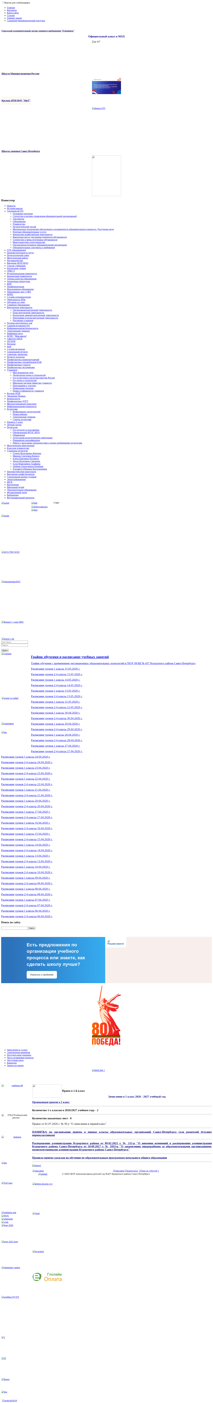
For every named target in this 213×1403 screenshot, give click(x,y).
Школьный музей (15, 487)
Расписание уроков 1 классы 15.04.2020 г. (25, 833)
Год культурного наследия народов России (34, 378)
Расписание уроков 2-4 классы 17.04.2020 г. (27, 817)
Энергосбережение (16, 479)
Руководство (19, 224)
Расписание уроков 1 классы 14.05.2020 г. (55, 679)
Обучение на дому (16, 302)
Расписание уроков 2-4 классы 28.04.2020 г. (56, 740)
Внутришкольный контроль (20, 497)
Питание (11, 344)
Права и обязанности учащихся (28, 391)
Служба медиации (16, 349)
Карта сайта (13, 13)
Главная (11, 7)
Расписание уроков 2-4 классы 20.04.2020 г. (27, 806)
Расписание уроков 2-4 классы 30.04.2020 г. (56, 718)
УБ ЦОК (11, 341)
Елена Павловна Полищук (26, 458)
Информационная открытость (22, 406)
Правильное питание (23, 388)
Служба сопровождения (19, 297)
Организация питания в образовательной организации (40, 245)
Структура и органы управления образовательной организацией (45, 216)
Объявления (19, 435)
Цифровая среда (15, 333)
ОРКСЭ (11, 271)
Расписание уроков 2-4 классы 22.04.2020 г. (27, 784)
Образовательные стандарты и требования (34, 247)
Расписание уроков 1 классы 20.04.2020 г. (25, 800)
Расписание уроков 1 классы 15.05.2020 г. (55, 668)
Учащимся (12, 370)
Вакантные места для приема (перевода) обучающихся (40, 237)
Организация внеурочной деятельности (32, 310)
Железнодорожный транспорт (22, 404)
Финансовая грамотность (19, 276)
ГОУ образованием (16, 250)
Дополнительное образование (22, 490)
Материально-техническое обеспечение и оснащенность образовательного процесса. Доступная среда (63, 229)
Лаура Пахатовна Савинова (26, 461)
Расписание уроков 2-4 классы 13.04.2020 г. (27, 861)
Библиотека (13, 495)
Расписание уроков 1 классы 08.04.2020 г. (25, 888)
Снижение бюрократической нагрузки (26, 20)
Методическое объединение (20, 445)
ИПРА (10, 294)
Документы (18, 219)
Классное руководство (18, 448)
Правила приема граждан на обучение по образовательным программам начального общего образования (99, 1157)
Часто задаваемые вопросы (20, 1057)
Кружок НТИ (13, 393)
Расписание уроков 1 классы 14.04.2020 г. (25, 844)
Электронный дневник (18, 331)
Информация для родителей (26, 411)
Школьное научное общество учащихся (32, 383)
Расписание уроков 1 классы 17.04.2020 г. (25, 811)
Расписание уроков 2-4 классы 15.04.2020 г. (27, 839)
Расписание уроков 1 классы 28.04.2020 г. (55, 734)
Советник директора (17, 354)
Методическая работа (17, 258)
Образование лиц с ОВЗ (19, 292)
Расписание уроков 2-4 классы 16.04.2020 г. (27, 828)
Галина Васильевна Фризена (27, 453)
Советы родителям (22, 419)
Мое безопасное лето (23, 372)
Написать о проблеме (41, 974)
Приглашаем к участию (24, 385)
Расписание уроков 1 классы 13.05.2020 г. (55, 690)
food (9, 346)
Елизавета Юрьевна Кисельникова (30, 469)
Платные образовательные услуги (29, 232)
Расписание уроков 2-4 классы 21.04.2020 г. (27, 795)
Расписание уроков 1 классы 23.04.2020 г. (25, 767)
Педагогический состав (24, 226)
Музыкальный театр (17, 492)
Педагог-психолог (16, 357)
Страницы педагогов (17, 451)
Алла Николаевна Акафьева (26, 464)
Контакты (12, 10)
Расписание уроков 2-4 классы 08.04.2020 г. (27, 894)
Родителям (12, 409)
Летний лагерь (14, 424)
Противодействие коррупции (21, 471)
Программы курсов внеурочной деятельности (35, 318)
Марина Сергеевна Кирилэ (26, 456)
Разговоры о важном (23, 320)
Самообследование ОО (18, 325)
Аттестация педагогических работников (32, 437)
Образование (19, 221)
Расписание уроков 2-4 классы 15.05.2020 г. (56, 674)
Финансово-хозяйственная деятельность (32, 234)
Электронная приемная (18, 1052)
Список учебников (16, 266)
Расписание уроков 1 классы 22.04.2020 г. (25, 778)
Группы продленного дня (19, 323)
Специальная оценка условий (21, 477)
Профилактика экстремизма (21, 367)
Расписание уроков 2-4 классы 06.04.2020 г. (27, 916)
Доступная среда (15, 1060)
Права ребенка (20, 414)
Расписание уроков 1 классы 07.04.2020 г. (25, 899)
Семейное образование (18, 305)
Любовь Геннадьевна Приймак (28, 466)
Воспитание (13, 484)
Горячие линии (14, 18)
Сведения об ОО (15, 211)
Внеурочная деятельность (19, 307)
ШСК (9, 482)
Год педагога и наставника (26, 430)
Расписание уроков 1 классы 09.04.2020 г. (25, 877)
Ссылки (11, 15)
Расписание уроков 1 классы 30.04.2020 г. (55, 712)
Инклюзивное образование (20, 289)
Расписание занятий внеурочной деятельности (36, 315)
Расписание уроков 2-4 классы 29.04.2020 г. (56, 729)
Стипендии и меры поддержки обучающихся (35, 239)
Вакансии (12, 1063)
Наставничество (15, 260)
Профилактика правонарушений (23, 359)
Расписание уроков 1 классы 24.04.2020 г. (25, 756)
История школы (15, 208)
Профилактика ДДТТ (17, 401)
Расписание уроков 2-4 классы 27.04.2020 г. (56, 751)
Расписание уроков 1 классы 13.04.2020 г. (25, 855)
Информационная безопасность (22, 328)
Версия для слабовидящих (17, 2)
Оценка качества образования (21, 279)
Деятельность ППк (16, 299)
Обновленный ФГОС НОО (26, 432)
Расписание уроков (16, 268)
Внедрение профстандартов (20, 474)
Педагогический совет (18, 255)
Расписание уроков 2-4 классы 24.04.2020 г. (27, 762)
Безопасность (13, 398)
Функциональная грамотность (22, 273)
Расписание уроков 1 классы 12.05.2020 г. (55, 701)
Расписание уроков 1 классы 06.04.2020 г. (25, 910)
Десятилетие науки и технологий (29, 375)
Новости (11, 206)
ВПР (9, 284)
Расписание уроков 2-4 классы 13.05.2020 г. (56, 696)
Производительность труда (20, 252)
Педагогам (12, 427)
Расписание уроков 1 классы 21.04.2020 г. (25, 789)
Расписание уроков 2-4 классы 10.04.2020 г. (27, 872)
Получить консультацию (19, 1055)
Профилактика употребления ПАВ (24, 362)
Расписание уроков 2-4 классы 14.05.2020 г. (56, 685)
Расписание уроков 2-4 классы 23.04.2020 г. (27, 773)
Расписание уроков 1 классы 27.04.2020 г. (55, 745)
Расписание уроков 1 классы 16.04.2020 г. (25, 822)
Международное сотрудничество (29, 242)
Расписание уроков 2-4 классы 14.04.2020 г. (27, 850)
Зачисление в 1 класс (17, 1050)
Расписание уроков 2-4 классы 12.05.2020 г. (56, 707)
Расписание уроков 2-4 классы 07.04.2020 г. (27, 905)
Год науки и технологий (25, 380)
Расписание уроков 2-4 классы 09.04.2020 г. (27, 883)
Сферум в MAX (15, 338)
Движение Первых (16, 396)
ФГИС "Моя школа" (17, 336)
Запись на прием (15, 1065)
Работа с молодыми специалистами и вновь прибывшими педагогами (47, 443)
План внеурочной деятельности (28, 312)
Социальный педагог (17, 351)
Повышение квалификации (26, 440)
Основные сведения (23, 213)
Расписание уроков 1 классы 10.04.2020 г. (25, 866)
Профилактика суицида (18, 365)
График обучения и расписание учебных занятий (70, 657)
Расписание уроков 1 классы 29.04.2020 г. (55, 723)
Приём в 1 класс (15, 422)
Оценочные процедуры (18, 281)
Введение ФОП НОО (17, 263)
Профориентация (15, 286)
